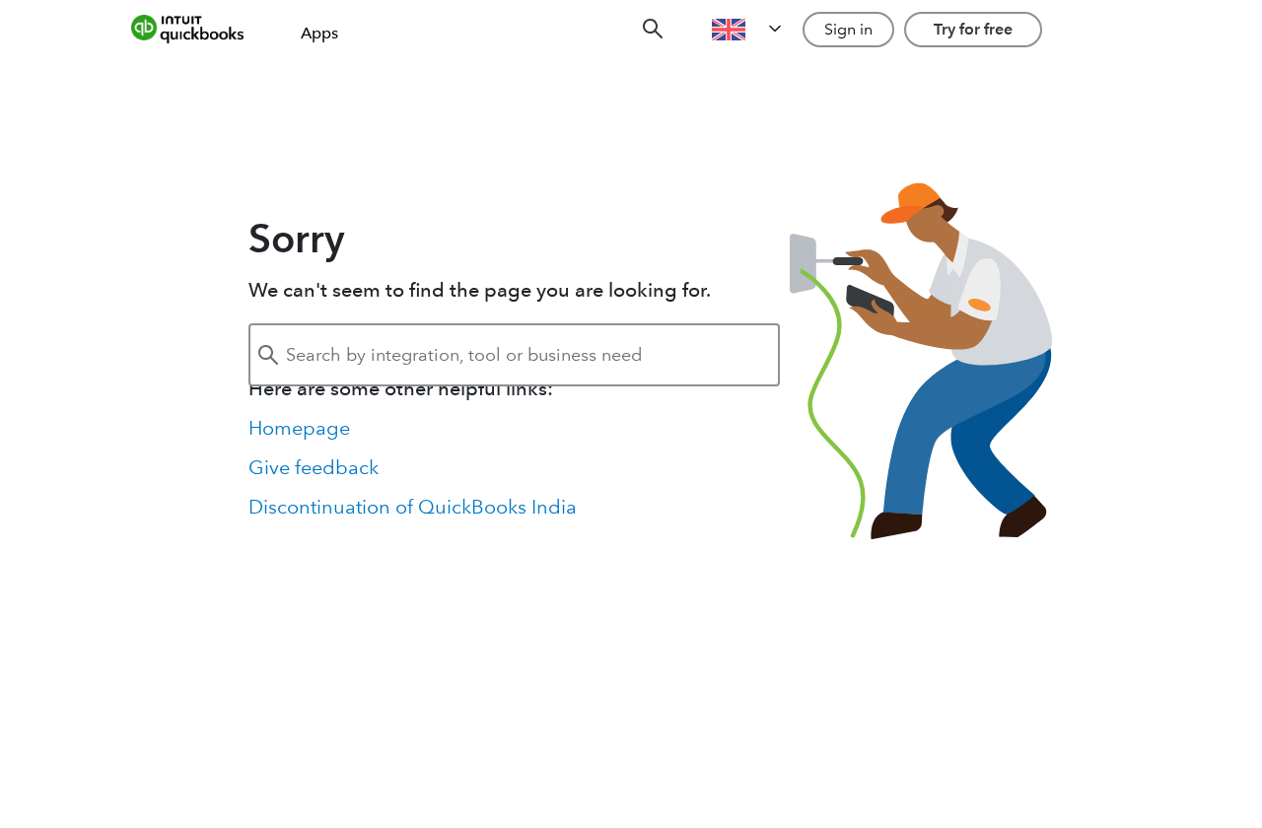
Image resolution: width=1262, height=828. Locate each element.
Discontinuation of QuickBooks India (412, 506)
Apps (319, 33)
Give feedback (313, 467)
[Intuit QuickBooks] (201, 29)
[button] (748, 29)
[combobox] (514, 354)
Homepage (299, 428)
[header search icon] (652, 30)
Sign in (848, 29)
